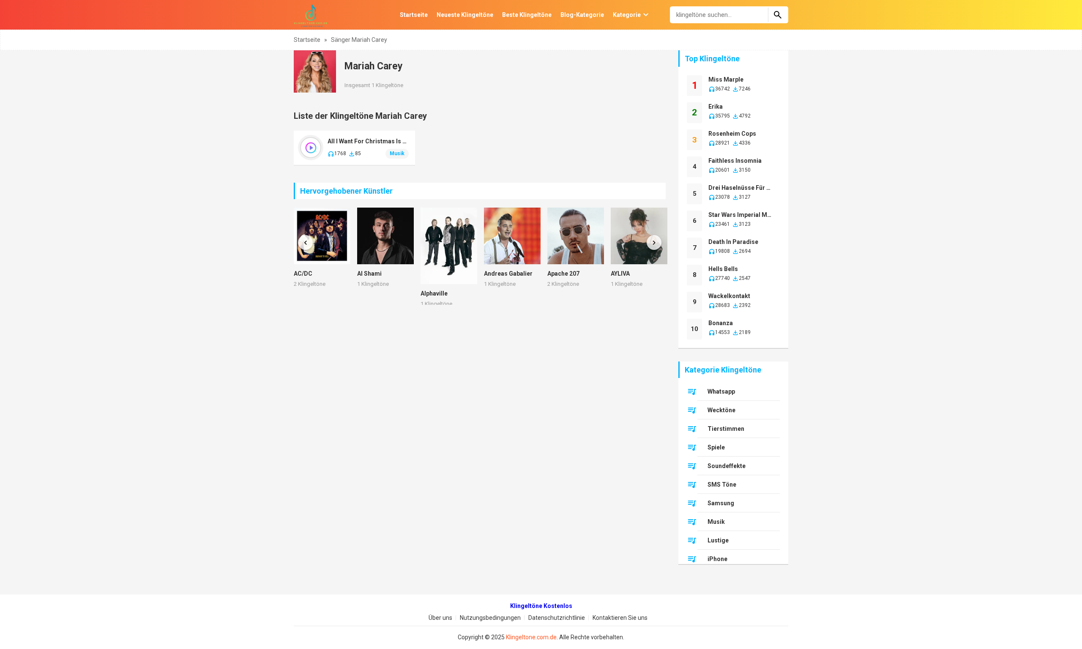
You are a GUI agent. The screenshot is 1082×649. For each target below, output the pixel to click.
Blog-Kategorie (582, 14)
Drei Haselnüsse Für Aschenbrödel (741, 187)
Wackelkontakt (729, 296)
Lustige (718, 540)
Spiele (716, 447)
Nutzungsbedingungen (490, 617)
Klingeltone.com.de (531, 637)
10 (694, 329)
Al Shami (369, 273)
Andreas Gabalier (508, 273)
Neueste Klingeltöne (465, 14)
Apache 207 (563, 273)
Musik (397, 153)
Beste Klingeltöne (527, 14)
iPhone (717, 559)
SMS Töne (722, 484)
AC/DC (303, 273)
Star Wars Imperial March (741, 214)
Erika (715, 106)
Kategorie (627, 14)
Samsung (721, 503)
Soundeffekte (727, 466)
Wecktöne (721, 410)
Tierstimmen (726, 428)
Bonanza (720, 323)
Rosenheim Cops (732, 133)
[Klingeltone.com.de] (311, 14)
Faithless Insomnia (735, 160)
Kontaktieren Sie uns (620, 617)
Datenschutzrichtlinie (556, 617)
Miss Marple (725, 79)
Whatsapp (721, 391)
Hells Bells (723, 269)
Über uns (440, 617)
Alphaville (434, 293)
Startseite (414, 14)
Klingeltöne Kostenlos (541, 605)
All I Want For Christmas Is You (368, 141)
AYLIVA (620, 273)
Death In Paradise (733, 241)
